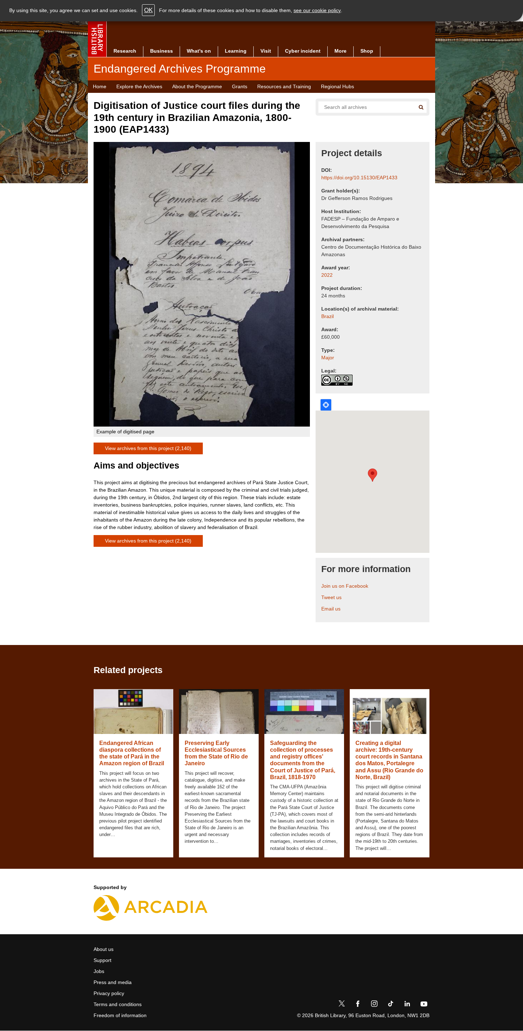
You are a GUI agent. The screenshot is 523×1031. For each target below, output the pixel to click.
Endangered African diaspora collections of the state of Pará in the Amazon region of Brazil (131, 753)
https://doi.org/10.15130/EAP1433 (359, 177)
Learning (236, 51)
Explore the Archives (139, 86)
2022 (327, 275)
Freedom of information (120, 1015)
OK (148, 10)
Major (327, 357)
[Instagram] (374, 1005)
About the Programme (197, 86)
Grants (239, 86)
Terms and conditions (118, 1004)
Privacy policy (109, 993)
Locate (326, 405)
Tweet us (331, 597)
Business (161, 51)
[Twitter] (341, 1005)
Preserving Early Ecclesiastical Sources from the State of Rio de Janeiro (216, 753)
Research (124, 51)
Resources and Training (284, 86)
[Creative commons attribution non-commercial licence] (337, 380)
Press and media (113, 982)
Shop (366, 51)
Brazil (327, 316)
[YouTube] (423, 1005)
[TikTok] (390, 1005)
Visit (265, 51)
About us (103, 949)
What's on (199, 51)
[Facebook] (358, 1005)
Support (102, 960)
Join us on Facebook (344, 586)
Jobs (99, 971)
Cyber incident (303, 51)
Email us (330, 609)
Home (99, 86)
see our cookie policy (317, 10)
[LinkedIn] (407, 1005)
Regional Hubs (337, 86)
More (340, 51)
